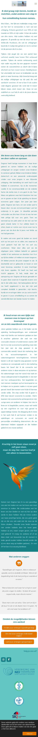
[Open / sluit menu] (35, 3)
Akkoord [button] (29, 734)
